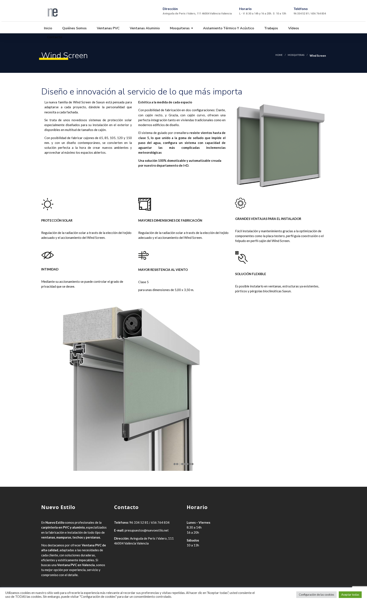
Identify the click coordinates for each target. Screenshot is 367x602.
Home (278, 54)
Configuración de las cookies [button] (316, 594)
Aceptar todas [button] (350, 594)
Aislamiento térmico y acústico (228, 28)
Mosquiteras (179, 28)
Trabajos (270, 28)
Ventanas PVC (108, 28)
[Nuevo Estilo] (52, 10)
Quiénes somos (74, 28)
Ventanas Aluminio (144, 28)
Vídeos (293, 28)
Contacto (54, 37)
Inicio (47, 28)
